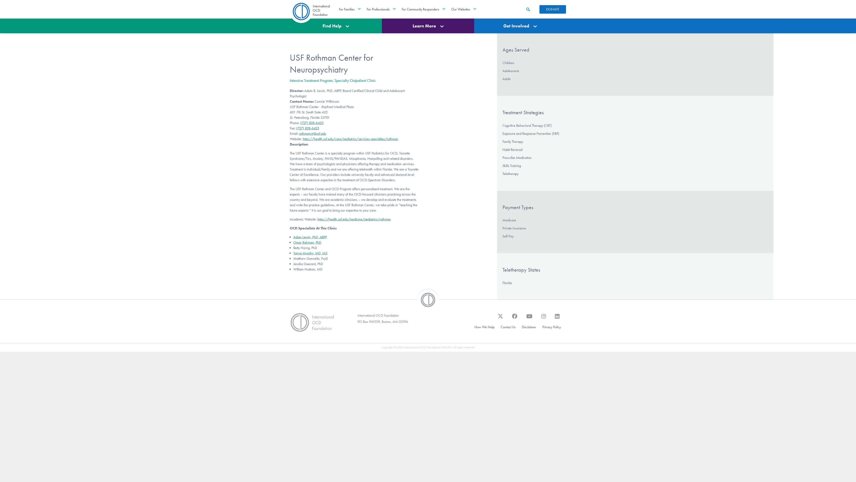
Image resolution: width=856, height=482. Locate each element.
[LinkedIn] (557, 318)
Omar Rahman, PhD (307, 242)
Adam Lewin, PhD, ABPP (310, 237)
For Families (347, 9)
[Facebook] (514, 318)
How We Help (484, 327)
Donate (552, 9)
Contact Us (508, 327)
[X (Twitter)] (500, 318)
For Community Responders (420, 9)
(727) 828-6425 (307, 128)
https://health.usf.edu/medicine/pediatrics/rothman (354, 219)
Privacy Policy (551, 327)
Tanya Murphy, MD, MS (310, 253)
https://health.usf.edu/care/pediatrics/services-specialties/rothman (350, 139)
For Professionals (378, 9)
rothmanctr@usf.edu (312, 133)
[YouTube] (529, 318)
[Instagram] (543, 318)
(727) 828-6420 (311, 123)
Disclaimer (529, 327)
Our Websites (460, 9)
